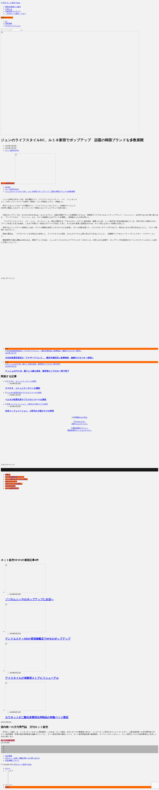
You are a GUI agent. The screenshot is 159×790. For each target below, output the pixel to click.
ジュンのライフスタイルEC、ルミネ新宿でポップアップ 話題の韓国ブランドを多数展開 (40, 191)
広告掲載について (12, 760)
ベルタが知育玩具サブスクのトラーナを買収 (25, 399)
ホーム (7, 768)
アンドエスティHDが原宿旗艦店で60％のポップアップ (38, 638)
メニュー (8, 785)
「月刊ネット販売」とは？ (15, 13)
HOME (7, 187)
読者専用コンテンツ (13, 11)
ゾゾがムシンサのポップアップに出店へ (29, 599)
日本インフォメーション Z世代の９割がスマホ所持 (29, 411)
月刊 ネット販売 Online (22, 764)
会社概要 (8, 756)
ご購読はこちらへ (8, 740)
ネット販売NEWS (12, 150)
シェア (10, 771)
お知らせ (8, 9)
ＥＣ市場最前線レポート (14, 477)
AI (6, 21)
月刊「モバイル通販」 (13, 484)
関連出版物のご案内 (13, 7)
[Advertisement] (66, 260)
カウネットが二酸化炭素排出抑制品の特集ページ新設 (36, 717)
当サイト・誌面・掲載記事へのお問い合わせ (22, 758)
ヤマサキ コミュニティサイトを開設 (22, 388)
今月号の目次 (10, 486)
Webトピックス (11, 481)
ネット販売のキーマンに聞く (16, 479)
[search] (22, 30)
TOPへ (7, 787)
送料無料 (8, 23)
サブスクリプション (13, 26)
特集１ (7, 475)
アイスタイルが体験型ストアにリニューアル (32, 678)
